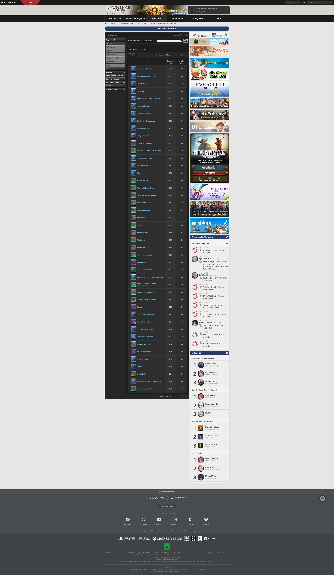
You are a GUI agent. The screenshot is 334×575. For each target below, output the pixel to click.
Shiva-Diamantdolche (145, 337)
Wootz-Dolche (142, 374)
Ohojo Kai (140, 91)
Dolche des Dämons (144, 143)
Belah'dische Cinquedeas (146, 195)
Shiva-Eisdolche (143, 359)
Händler (109, 86)
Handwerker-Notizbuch (114, 76)
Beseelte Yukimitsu (144, 166)
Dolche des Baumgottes (146, 121)
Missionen (109, 69)
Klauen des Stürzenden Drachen (149, 151)
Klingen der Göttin (143, 136)
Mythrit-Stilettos (143, 247)
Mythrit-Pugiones (143, 344)
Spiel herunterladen (167, 506)
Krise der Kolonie (143, 106)
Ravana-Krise (142, 84)
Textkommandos (112, 89)
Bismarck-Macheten (144, 158)
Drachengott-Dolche (144, 270)
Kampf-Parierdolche (144, 255)
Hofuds (139, 225)
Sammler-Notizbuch (113, 79)
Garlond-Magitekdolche (145, 314)
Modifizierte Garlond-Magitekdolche (150, 277)
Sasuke (140, 307)
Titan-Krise (141, 218)
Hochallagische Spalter (145, 329)
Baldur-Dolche (142, 180)
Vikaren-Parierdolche (145, 210)
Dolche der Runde (143, 114)
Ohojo (139, 173)
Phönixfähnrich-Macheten (146, 300)
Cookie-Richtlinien (177, 531)
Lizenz (140, 531)
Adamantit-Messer (144, 203)
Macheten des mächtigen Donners (149, 381)
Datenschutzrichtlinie (164, 531)
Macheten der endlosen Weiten (148, 99)
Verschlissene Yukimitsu (146, 76)
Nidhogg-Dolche (143, 128)
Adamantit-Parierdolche (146, 188)
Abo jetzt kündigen (190, 531)
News (145, 524)
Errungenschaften (112, 82)
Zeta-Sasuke (141, 262)
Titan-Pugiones (142, 233)
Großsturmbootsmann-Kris (147, 292)
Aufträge (109, 72)
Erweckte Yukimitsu (144, 69)
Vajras (139, 367)
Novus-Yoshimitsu (144, 352)
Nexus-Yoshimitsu (144, 322)
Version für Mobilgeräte (168, 491)
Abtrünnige (141, 240)
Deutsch (313, 2)
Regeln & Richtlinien (150, 531)
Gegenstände (111, 40)
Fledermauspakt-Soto (145, 389)
